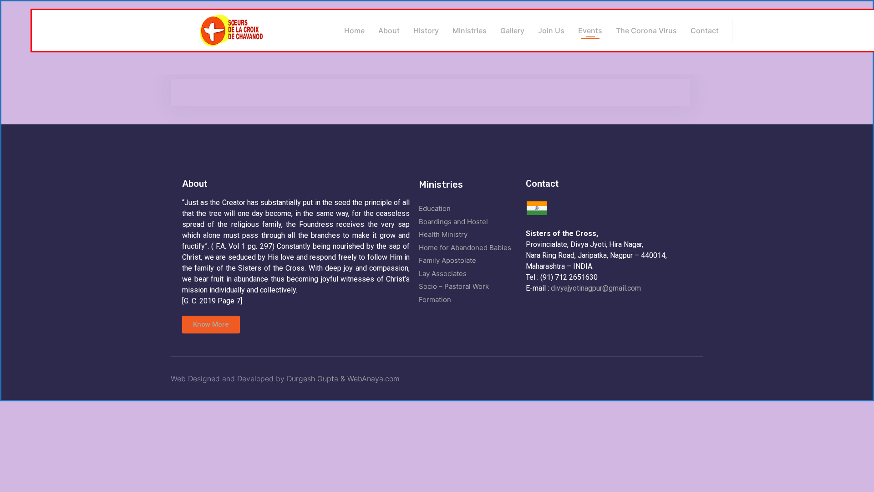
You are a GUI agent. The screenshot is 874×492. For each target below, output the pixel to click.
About (389, 30)
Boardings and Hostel (453, 221)
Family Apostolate (447, 260)
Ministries (469, 30)
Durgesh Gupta (313, 378)
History (426, 30)
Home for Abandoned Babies (465, 247)
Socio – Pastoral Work (454, 286)
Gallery (512, 30)
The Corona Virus (646, 30)
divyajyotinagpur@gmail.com (596, 288)
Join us (551, 30)
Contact (705, 30)
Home (354, 30)
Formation (435, 299)
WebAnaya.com (373, 378)
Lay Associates (443, 273)
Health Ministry (443, 234)
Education (435, 208)
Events (590, 30)
